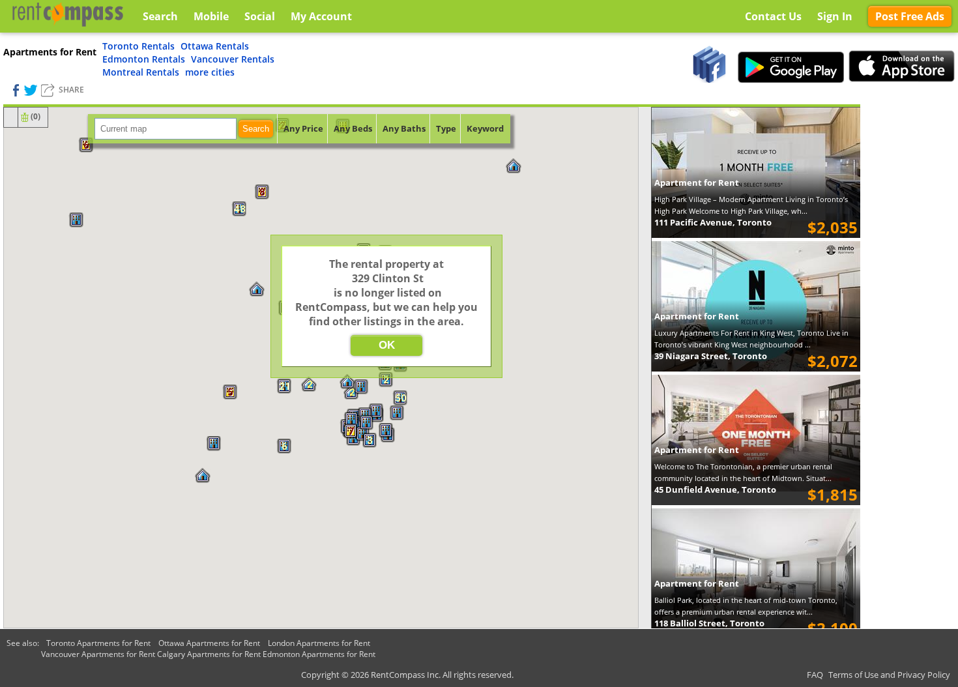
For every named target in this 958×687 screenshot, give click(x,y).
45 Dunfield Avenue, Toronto (715, 489)
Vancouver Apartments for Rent (98, 654)
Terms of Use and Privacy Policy (889, 674)
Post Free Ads (909, 16)
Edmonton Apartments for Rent (319, 654)
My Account (321, 16)
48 (239, 209)
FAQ (815, 674)
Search (255, 129)
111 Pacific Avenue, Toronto (713, 222)
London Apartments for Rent (319, 643)
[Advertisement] (909, 299)
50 (400, 398)
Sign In (834, 16)
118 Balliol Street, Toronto (709, 623)
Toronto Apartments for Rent (98, 643)
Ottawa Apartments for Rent (209, 643)
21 (284, 386)
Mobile (211, 16)
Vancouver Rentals (232, 59)
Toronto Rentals (138, 46)
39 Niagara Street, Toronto (710, 356)
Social (259, 16)
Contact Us (773, 16)
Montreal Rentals (140, 72)
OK (387, 345)
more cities (210, 72)
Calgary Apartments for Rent (209, 654)
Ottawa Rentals (215, 46)
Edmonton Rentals (143, 59)
